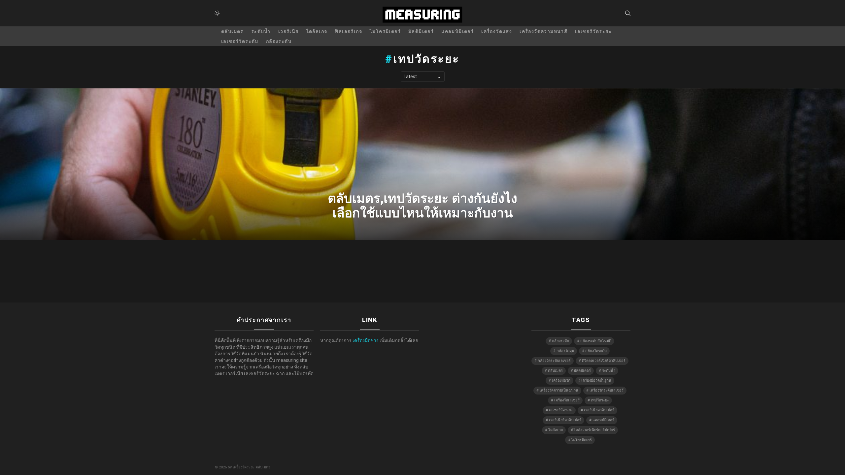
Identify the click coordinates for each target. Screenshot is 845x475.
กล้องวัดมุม (565, 351)
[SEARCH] (627, 13)
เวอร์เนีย (288, 31)
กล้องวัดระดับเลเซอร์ (554, 361)
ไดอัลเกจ (316, 31)
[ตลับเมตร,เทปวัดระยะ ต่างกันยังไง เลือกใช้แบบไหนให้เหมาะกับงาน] (422, 164)
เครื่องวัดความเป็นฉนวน (559, 390)
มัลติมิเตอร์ (421, 31)
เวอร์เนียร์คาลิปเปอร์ (565, 420)
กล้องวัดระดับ (596, 351)
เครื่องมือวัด (561, 380)
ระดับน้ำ (261, 31)
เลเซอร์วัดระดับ (239, 41)
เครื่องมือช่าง (366, 340)
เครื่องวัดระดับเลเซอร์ (607, 390)
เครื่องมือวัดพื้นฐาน (596, 380)
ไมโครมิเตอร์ (385, 31)
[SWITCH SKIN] (217, 13)
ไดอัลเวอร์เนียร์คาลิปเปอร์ (594, 430)
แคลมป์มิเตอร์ (457, 31)
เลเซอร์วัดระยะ (593, 31)
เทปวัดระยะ (600, 400)
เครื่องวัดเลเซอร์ (567, 400)
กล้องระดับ (278, 41)
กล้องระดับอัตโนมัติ (595, 341)
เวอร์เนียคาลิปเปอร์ (599, 410)
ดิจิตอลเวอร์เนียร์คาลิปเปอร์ (603, 361)
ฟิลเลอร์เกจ (348, 31)
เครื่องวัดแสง (496, 31)
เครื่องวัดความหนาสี (543, 31)
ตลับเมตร (232, 31)
